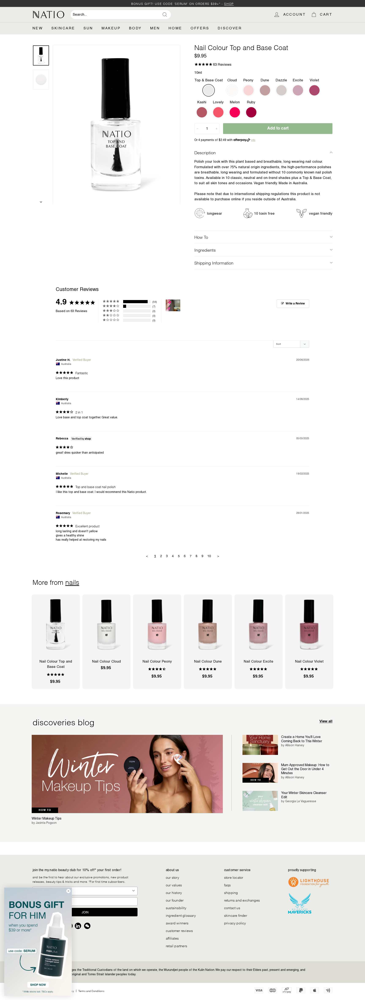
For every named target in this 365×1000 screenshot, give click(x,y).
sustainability (176, 908)
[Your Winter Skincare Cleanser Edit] (260, 801)
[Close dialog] (68, 891)
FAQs (227, 885)
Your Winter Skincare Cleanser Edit (304, 795)
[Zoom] (116, 124)
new (38, 28)
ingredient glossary (181, 915)
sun (88, 28)
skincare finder (235, 915)
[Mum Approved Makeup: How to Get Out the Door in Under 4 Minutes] (260, 773)
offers (200, 28)
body (135, 28)
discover (230, 28)
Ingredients (205, 250)
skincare (63, 28)
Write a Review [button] (295, 303)
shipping (231, 892)
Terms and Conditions (91, 991)
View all (325, 721)
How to (45, 810)
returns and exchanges (242, 900)
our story (172, 877)
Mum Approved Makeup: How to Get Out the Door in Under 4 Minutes (305, 769)
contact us (232, 908)
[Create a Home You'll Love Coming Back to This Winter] (260, 745)
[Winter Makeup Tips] (127, 774)
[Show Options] (133, 891)
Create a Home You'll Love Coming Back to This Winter (301, 739)
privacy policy (235, 923)
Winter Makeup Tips (46, 818)
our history (174, 892)
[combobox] (121, 14)
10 (209, 556)
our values (174, 885)
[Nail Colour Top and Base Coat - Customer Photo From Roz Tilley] (173, 305)
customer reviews (179, 930)
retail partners (176, 946)
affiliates (172, 938)
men (155, 28)
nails (72, 581)
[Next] (41, 201)
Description (205, 152)
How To (201, 237)
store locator (233, 877)
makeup (111, 28)
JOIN (85, 912)
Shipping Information (213, 263)
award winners (177, 923)
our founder (175, 900)
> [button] (218, 556)
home (175, 28)
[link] (38, 942)
